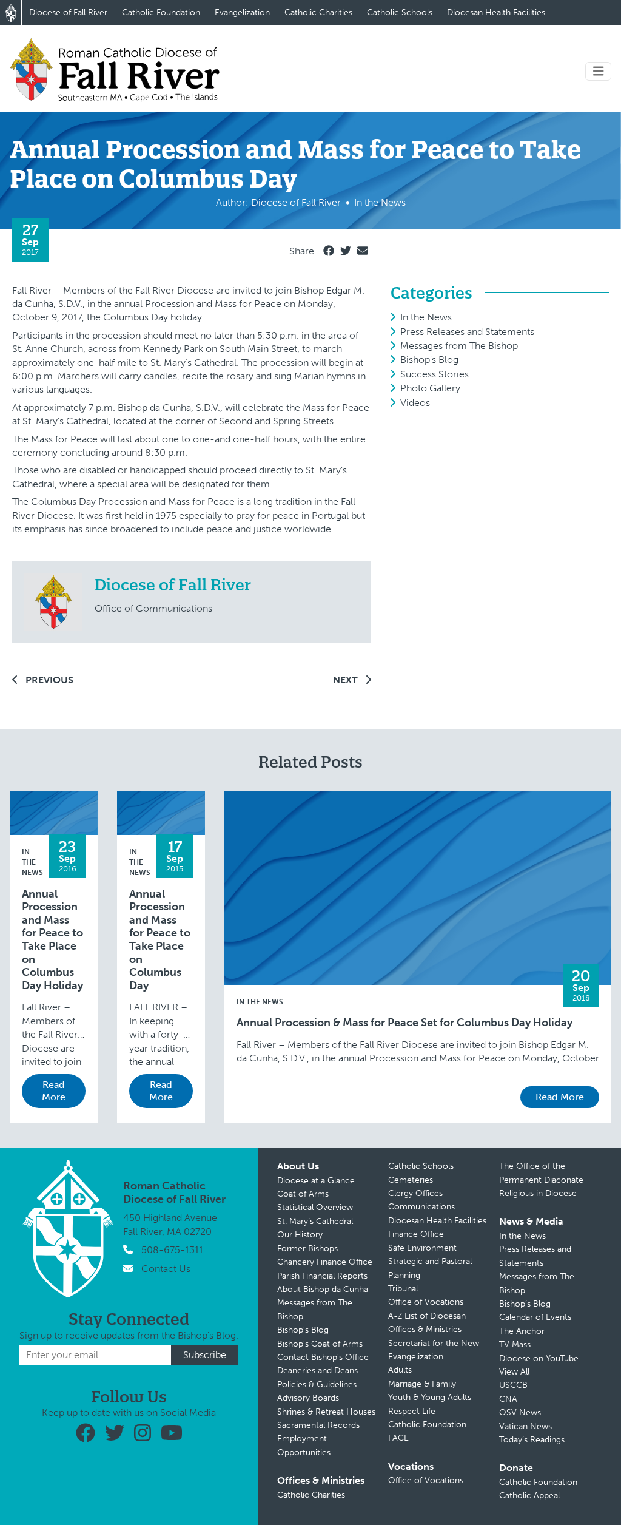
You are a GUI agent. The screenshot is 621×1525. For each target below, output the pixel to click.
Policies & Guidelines (317, 1384)
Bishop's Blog (429, 359)
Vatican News (525, 1426)
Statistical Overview (315, 1207)
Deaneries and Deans (317, 1370)
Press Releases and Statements (467, 331)
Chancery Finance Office (324, 1262)
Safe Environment (422, 1248)
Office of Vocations (425, 1302)
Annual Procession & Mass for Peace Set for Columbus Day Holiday (404, 1022)
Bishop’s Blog (303, 1330)
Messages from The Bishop (459, 345)
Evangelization (242, 12)
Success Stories (434, 374)
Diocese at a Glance (316, 1180)
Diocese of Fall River (68, 12)
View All (514, 1372)
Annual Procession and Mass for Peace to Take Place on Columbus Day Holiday (52, 940)
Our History (300, 1234)
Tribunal (403, 1288)
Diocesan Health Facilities (496, 12)
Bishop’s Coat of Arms (320, 1344)
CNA (508, 1399)
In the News (426, 317)
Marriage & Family (422, 1384)
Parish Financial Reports (322, 1276)
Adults (400, 1370)
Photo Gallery (430, 388)
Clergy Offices (415, 1193)
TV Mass (515, 1344)
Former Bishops (307, 1248)
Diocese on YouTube (539, 1358)
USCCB (513, 1385)
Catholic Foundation (161, 12)
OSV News (520, 1412)
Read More (53, 1091)
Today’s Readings (532, 1440)
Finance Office (416, 1234)
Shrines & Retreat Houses (326, 1412)
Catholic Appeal (529, 1495)
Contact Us (165, 1268)
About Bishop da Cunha (322, 1289)
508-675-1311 (172, 1250)
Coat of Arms (303, 1194)
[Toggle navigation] (598, 71)
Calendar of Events (535, 1317)
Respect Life (411, 1411)
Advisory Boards (308, 1398)
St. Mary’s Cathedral (315, 1221)
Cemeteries (410, 1180)
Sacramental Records (318, 1425)
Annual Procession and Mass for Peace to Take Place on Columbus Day (159, 940)
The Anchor (522, 1331)
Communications (421, 1207)
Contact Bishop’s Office (323, 1357)
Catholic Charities (318, 12)
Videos (415, 402)
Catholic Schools (399, 12)
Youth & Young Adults (429, 1397)
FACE (398, 1438)
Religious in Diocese (538, 1193)
